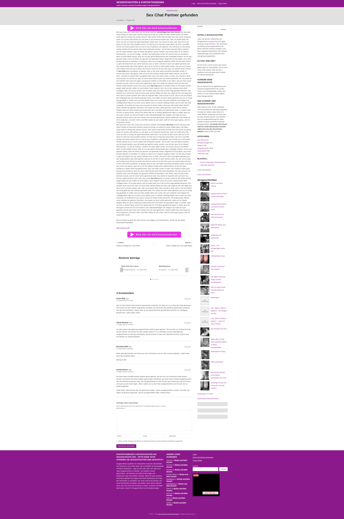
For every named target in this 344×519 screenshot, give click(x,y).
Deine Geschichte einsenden (206, 3)
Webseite (172, 436)
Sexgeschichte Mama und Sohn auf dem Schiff (218, 206)
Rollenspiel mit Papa (218, 351)
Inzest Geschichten (204, 174)
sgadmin (121, 20)
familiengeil (215, 297)
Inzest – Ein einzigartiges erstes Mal (218, 248)
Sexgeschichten (172, 10)
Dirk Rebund (201, 140)
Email (145, 436)
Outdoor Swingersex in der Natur (128, 244)
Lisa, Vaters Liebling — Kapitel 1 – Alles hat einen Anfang (219, 321)
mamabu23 (170, 479)
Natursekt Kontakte (207, 165)
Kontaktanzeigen (203, 143)
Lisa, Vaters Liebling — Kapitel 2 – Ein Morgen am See (219, 310)
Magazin (200, 145)
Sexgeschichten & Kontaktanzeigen (168, 514)
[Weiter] (186, 270)
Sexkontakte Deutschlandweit (208, 398)
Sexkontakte (201, 151)
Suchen (200, 26)
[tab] (150, 279)
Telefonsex (201, 154)
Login (193, 3)
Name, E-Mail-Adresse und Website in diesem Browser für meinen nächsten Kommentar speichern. (150, 441)
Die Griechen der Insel (219, 329)
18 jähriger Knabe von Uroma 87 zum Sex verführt (218, 385)
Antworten (187, 299)
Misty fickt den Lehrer (130, 266)
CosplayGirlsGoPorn (129, 269)
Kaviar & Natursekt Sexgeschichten (213, 162)
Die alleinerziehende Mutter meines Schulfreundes (218, 279)
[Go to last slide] (121, 270)
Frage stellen (222, 3)
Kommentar (121, 408)
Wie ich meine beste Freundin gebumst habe (218, 290)
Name (119, 436)
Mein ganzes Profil (123, 228)
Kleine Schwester (217, 362)
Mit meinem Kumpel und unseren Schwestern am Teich (218, 375)
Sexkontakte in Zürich (205, 394)
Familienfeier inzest (218, 256)
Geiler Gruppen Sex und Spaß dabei (179, 244)
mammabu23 (171, 484)
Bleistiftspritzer (164, 266)
